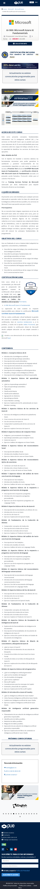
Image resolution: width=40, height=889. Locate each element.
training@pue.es (11, 768)
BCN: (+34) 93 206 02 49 (12, 771)
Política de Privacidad (23, 871)
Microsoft (11, 9)
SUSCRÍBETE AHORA (10, 875)
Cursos (5, 9)
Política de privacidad (10, 885)
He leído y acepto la (16, 871)
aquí (9, 338)
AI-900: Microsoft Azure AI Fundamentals (17, 305)
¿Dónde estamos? (11, 775)
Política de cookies (25, 885)
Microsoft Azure (19, 9)
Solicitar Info (21, 43)
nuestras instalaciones (24, 322)
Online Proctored (29, 324)
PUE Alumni (22, 302)
